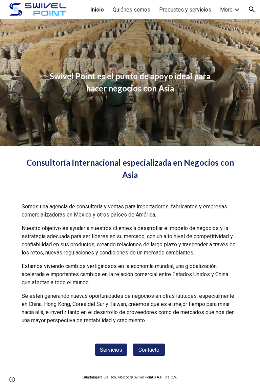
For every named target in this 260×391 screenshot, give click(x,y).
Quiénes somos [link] (131, 9)
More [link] (226, 9)
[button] (252, 9)
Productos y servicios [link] (185, 9)
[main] (130, 82)
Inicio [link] (97, 9)
